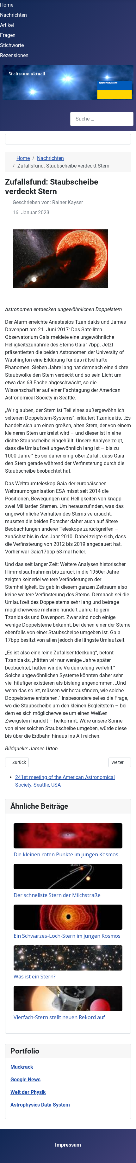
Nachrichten (13, 15)
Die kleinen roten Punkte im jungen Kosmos (66, 854)
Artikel (7, 25)
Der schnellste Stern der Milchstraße (57, 895)
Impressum (68, 1145)
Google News (25, 1080)
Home (6, 5)
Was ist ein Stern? (35, 976)
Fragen (7, 35)
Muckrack (21, 1067)
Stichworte (12, 45)
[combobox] (101, 119)
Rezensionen (14, 55)
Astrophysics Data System (40, 1105)
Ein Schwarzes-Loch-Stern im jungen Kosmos (67, 935)
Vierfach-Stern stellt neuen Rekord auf (59, 1017)
